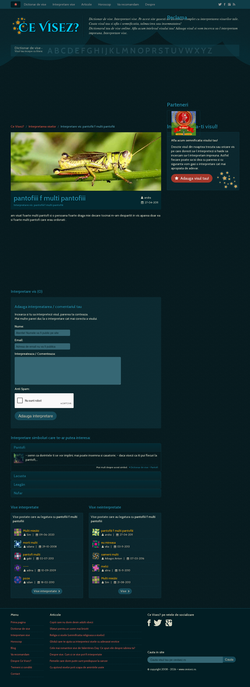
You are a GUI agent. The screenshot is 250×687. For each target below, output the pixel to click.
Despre (150, 4)
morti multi (30, 542)
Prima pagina (18, 622)
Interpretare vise (64, 4)
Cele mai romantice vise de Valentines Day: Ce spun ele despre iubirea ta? (92, 648)
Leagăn (19, 484)
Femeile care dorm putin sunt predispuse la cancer (79, 660)
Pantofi (19, 447)
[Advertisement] (125, 89)
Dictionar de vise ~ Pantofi (144, 467)
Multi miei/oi (31, 531)
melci (104, 566)
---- (26, 566)
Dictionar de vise (35, 4)
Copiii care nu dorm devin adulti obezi (71, 622)
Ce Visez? (17, 126)
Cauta (229, 659)
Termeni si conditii (21, 667)
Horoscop (104, 4)
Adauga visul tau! (194, 178)
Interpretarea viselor (42, 126)
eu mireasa (108, 542)
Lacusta (20, 476)
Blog (13, 648)
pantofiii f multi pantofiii (117, 531)
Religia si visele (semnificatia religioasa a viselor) (77, 635)
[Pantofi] (20, 459)
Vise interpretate (46, 591)
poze (26, 578)
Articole (86, 4)
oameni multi (110, 554)
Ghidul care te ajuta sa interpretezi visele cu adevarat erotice (84, 641)
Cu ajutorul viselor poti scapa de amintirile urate (77, 667)
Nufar (18, 493)
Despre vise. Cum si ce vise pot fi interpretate (76, 654)
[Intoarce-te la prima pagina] (46, 26)
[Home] (16, 4)
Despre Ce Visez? (21, 660)
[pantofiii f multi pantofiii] (86, 161)
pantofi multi (31, 554)
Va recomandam (128, 4)
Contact (15, 673)
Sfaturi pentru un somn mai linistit (69, 628)
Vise (124, 591)
